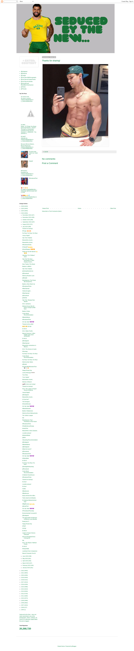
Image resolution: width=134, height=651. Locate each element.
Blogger (74, 646)
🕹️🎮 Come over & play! (28, 384)
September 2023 (27, 222)
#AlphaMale (25, 458)
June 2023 (26, 556)
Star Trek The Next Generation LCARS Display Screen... (28, 260)
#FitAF (24, 526)
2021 (22, 573)
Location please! (26, 433)
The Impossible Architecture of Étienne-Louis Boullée (29, 518)
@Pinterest (24, 73)
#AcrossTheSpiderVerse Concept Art (28, 537)
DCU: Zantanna (26, 304)
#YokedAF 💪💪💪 (27, 247)
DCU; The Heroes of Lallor (29, 349)
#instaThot (25, 428)
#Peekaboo (24, 170)
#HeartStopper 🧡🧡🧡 (28, 249)
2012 (22, 593)
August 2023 (26, 224)
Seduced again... (26, 291)
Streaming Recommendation (30, 440)
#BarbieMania (26, 317)
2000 (22, 609)
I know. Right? (26, 235)
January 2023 (26, 567)
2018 (22, 579)
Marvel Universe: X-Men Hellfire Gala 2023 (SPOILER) (28, 335)
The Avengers (26, 401)
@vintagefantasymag (28, 466)
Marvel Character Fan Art (29, 553)
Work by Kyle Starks (27, 362)
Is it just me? (25, 399)
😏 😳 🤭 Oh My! (26, 326)
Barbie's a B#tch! (26, 266)
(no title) (23, 124)
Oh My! (24, 528)
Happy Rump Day (27, 370)
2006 (22, 607)
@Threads (23, 89)
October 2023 (26, 219)
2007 (22, 605)
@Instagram (24, 71)
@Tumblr (23, 75)
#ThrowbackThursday (28, 511)
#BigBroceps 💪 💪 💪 (28, 504)
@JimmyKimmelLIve (27, 271)
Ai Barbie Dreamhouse (28, 475)
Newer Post (45, 208)
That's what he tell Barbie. (29, 498)
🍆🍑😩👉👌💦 (25, 195)
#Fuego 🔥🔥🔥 (26, 231)
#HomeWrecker (26, 404)
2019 (22, 577)
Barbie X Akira (26, 311)
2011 (22, 596)
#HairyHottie (25, 548)
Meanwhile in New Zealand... (30, 430)
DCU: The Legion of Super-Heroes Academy (29, 389)
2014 (22, 589)
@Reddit (24, 278)
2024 (22, 210)
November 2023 (27, 217)
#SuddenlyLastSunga (28, 426)
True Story (25, 375)
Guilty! (24, 488)
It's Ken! (24, 482)
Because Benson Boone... (28, 144)
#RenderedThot (33, 178)
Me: (23, 417)
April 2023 (25, 560)
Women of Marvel (27, 382)
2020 (22, 575)
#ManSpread (25, 288)
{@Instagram (25, 447)
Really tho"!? (25, 521)
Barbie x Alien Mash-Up (28, 284)
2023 (22, 213)
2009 (22, 600)
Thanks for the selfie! (27, 324)
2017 (22, 582)
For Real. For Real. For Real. (30, 233)
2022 (22, 570)
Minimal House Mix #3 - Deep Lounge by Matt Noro (28, 307)
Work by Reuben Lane (28, 275)
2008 (22, 602)
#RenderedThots (26, 244)
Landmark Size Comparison (29, 551)
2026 (22, 206)
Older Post (113, 208)
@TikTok (23, 87)
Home (79, 208)
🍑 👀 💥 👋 (24, 188)
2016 (22, 584)
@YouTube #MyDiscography (28, 77)
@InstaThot (25, 506)
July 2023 (25, 226)
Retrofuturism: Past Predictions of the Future (29, 420)
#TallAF (31, 161)
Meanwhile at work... (27, 240)
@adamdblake (26, 435)
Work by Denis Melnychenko (30, 413)
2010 (22, 598)
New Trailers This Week (28, 264)
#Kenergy (25, 351)
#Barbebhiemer (26, 408)
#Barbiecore (25, 491)
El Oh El (24, 328)
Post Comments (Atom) (55, 211)
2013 (22, 591)
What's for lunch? (26, 449)
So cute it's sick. (25, 96)
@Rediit (24, 364)
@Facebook (25, 273)
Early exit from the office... (29, 495)
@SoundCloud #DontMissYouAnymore (27, 84)
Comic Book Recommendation (27, 314)
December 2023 (27, 215)
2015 (22, 586)
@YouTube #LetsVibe (27, 81)
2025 (22, 208)
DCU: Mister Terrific (27, 331)
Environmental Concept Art (29, 513)
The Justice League (27, 415)
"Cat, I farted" (25, 377)
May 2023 (25, 558)
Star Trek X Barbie (27, 238)
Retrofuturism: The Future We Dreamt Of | (29, 281)
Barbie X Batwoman (27, 411)
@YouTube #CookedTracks (28, 79)
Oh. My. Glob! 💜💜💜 (28, 322)
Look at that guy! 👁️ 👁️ (28, 372)
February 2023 (27, 565)
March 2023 (26, 563)
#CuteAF (23, 136)
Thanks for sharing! (27, 228)
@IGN (24, 437)
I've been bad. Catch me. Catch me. (33, 153)
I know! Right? (26, 392)
